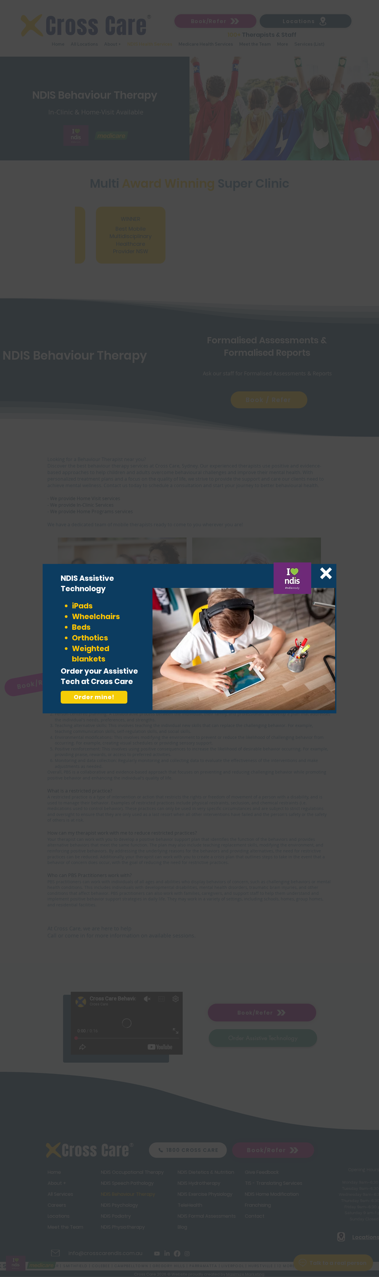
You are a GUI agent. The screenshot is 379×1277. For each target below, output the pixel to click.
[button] (326, 573)
